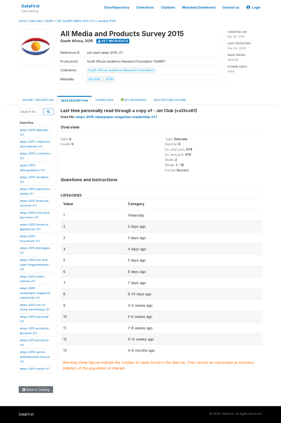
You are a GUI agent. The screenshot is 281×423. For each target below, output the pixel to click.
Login (256, 7)
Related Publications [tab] (170, 100)
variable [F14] (106, 21)
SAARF (49, 21)
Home (23, 21)
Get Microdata (114, 41)
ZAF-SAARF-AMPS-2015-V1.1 (75, 21)
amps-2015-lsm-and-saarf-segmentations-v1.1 (35, 264)
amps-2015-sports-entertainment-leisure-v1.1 (35, 356)
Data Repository (116, 7)
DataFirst (31, 6)
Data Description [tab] (74, 100)
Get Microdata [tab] (135, 100)
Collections (145, 7)
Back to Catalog (37, 389)
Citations (168, 7)
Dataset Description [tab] (38, 100)
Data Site (35, 21)
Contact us (230, 7)
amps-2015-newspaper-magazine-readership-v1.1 (35, 292)
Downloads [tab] (104, 100)
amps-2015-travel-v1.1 (34, 368)
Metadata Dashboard (198, 7)
